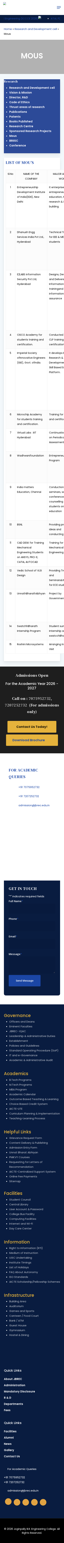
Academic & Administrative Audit (31, 1060)
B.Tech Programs (20, 1080)
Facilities (10, 1431)
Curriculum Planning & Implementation (34, 1113)
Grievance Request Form (25, 1138)
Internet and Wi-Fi (21, 1223)
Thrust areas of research (27, 107)
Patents (15, 116)
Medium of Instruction (23, 1253)
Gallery (9, 1450)
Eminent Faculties (20, 1026)
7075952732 (40, 698)
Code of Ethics (19, 102)
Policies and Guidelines (24, 1045)
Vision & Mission (20, 92)
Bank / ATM (16, 1320)
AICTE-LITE (15, 1109)
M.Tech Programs (20, 1085)
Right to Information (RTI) (26, 1248)
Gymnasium (17, 1330)
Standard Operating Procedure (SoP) (33, 1050)
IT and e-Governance (23, 1055)
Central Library (18, 1204)
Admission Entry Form (23, 1147)
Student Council (20, 1199)
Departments (13, 1404)
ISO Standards (18, 1277)
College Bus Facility (21, 1214)
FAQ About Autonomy (23, 1272)
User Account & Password (26, 1209)
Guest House (17, 1325)
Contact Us (12, 1456)
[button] (59, 7)
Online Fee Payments (23, 1176)
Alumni (9, 1437)
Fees (7, 1410)
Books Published (21, 121)
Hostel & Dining (19, 1335)
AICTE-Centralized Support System (32, 1171)
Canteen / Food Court (24, 1316)
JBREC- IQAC (17, 1031)
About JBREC (13, 1379)
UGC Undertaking (20, 1258)
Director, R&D (18, 97)
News (8, 1444)
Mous (13, 136)
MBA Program (18, 1089)
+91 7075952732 (28, 787)
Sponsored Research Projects (30, 131)
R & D (7, 1398)
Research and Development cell (36, 29)
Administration (14, 1385)
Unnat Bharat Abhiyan (23, 1152)
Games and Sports (21, 1311)
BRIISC (13, 141)
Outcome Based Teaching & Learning (33, 1099)
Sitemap (15, 1181)
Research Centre (21, 126)
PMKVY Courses (19, 1157)
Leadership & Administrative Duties (32, 1036)
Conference (17, 145)
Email (13, 936)
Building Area (17, 1301)
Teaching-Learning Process (27, 1118)
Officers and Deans (22, 1021)
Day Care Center (20, 1228)
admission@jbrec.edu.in (34, 805)
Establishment (18, 1041)
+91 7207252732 (28, 796)
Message (15, 954)
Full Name (16, 901)
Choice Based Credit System (28, 1104)
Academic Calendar (22, 1094)
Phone (13, 918)
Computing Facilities (22, 1219)
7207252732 (16, 705)
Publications (18, 112)
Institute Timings (20, 1262)
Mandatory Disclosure (19, 1391)
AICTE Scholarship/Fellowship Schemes (34, 1282)
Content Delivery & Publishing (28, 1143)
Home (8, 29)
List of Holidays (19, 1267)
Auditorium (16, 1306)
